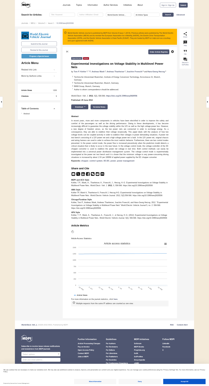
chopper (84, 161)
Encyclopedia (139, 359)
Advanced (180, 14)
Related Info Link (29, 69)
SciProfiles (138, 356)
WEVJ (33, 23)
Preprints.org (139, 350)
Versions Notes (99, 107)
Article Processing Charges (89, 343)
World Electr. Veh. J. (29, 325)
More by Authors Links (31, 75)
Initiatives (127, 4)
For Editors (110, 350)
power (113, 161)
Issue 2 (51, 23)
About (140, 4)
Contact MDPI (83, 353)
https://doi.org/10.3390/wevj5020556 (121, 96)
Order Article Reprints (159, 52)
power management (125, 161)
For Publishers (112, 356)
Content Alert (182, 324)
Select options (29, 354)
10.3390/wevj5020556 (65, 23)
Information (93, 4)
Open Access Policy (86, 350)
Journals (66, 4)
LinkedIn (165, 343)
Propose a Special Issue (39, 56)
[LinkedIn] (83, 175)
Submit (183, 5)
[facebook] (88, 175)
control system (96, 161)
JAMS (136, 363)
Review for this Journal (39, 50)
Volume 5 (41, 23)
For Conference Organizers (117, 363)
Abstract (26, 113)
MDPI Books (139, 346)
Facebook (166, 346)
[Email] (74, 175)
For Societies (111, 359)
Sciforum (137, 343)
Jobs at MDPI (83, 356)
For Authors (111, 343)
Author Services (111, 4)
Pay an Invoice (84, 346)
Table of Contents (30, 108)
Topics (79, 4)
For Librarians (111, 353)
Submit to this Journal (39, 44)
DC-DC (106, 161)
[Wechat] (93, 175)
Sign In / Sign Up (168, 5)
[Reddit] (98, 175)
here (115, 299)
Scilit (136, 353)
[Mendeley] (102, 175)
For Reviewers (112, 346)
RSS (172, 324)
